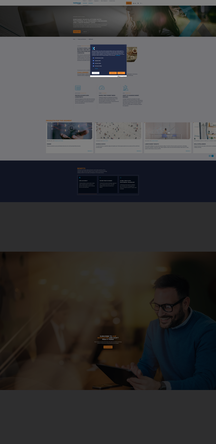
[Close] (125, 45)
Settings (96, 68)
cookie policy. (118, 55)
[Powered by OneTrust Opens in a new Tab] (122, 76)
